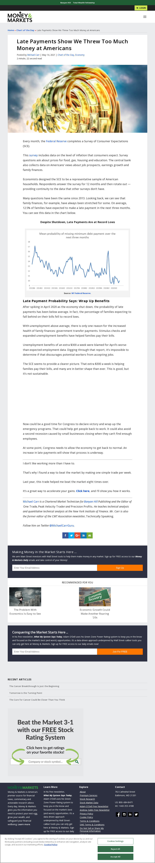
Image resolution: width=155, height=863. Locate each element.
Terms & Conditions (89, 821)
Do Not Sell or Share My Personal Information (92, 829)
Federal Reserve (56, 141)
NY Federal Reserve (81, 293)
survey (33, 155)
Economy (79, 54)
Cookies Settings (115, 841)
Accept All (115, 856)
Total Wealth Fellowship (84, 3)
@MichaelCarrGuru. (62, 525)
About (83, 791)
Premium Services (88, 795)
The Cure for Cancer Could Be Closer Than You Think (37, 699)
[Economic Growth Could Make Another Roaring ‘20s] (95, 596)
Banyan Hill (65, 3)
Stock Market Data (89, 802)
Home (11, 30)
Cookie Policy (86, 817)
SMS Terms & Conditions (92, 824)
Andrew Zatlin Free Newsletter (95, 810)
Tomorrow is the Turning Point (25, 693)
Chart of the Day (25, 30)
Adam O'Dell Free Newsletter (94, 806)
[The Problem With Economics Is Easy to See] (25, 596)
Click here (82, 491)
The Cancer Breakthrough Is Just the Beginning (34, 686)
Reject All (115, 849)
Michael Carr (33, 54)
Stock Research (87, 799)
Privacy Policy (86, 813)
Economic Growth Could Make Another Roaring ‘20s (95, 613)
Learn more (24, 824)
